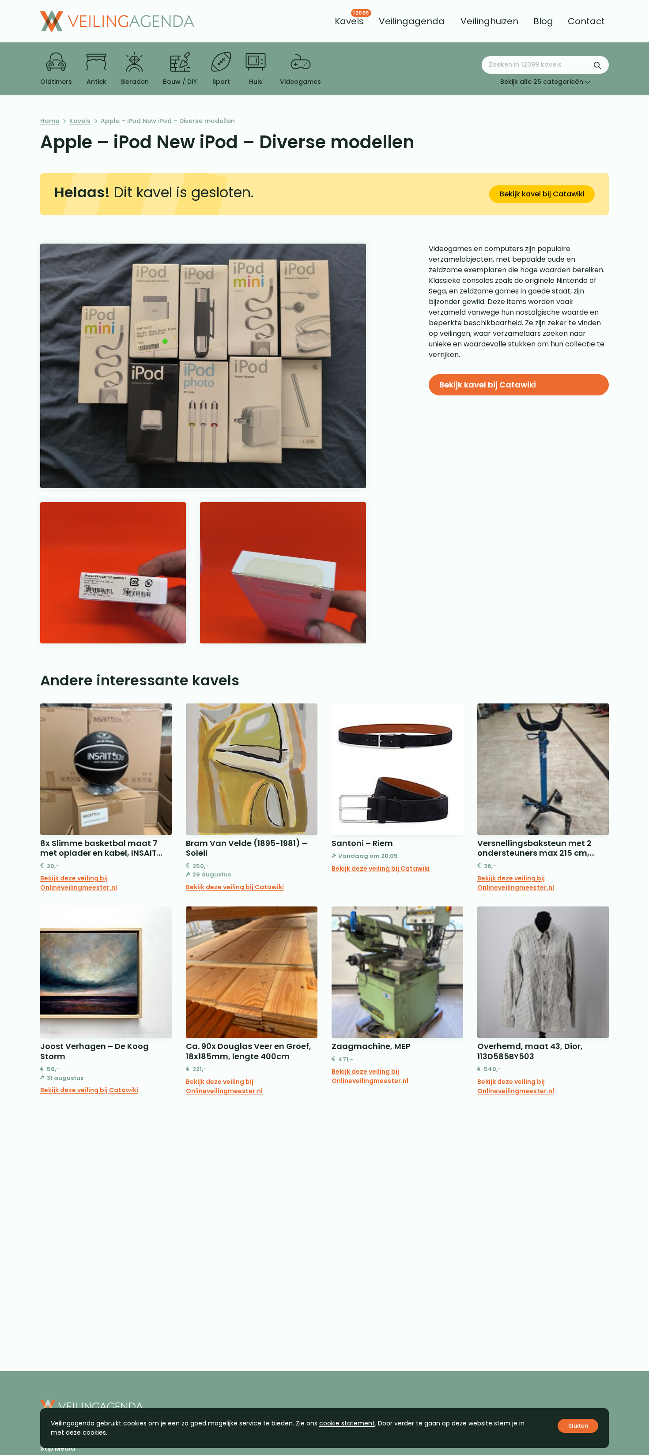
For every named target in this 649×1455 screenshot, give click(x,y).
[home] (117, 21)
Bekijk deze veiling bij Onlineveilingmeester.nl (78, 883)
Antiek (96, 81)
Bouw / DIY (180, 81)
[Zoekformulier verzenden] (597, 65)
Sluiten (578, 1425)
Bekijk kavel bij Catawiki (542, 194)
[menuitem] (349, 21)
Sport (221, 81)
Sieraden (135, 81)
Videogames (300, 81)
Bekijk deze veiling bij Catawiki (235, 887)
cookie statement (347, 1423)
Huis (255, 81)
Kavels (80, 121)
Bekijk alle (541, 81)
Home (49, 121)
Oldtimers (56, 81)
